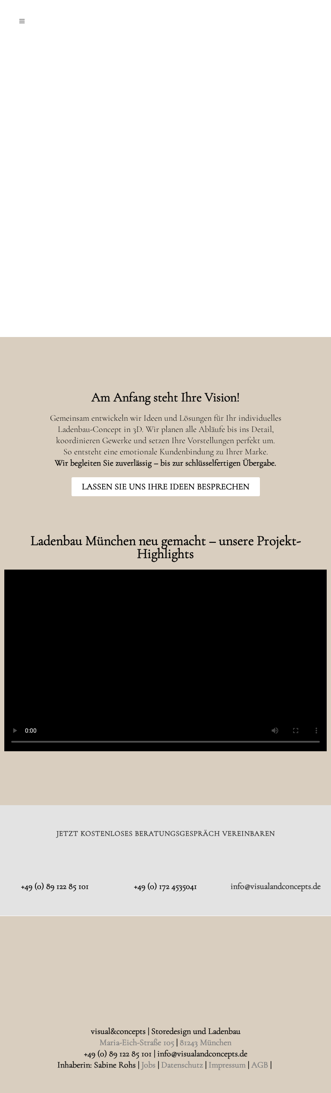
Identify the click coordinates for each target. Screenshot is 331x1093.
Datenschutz (182, 1065)
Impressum (227, 1065)
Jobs (148, 1065)
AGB (259, 1065)
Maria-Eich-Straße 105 (137, 1042)
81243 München (205, 1042)
